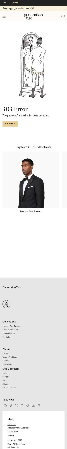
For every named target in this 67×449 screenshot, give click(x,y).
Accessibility (7, 364)
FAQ (3, 381)
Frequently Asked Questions (18, 428)
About (4, 373)
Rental (6, 3)
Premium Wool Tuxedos (11, 326)
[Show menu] (4, 16)
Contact (5, 377)
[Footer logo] (6, 304)
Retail (16, 3)
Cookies (5, 361)
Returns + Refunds (9, 388)
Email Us (10, 436)
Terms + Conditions (9, 357)
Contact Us (11, 424)
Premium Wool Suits (10, 330)
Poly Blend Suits (8, 333)
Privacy (5, 353)
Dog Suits (6, 337)
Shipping (5, 384)
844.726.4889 (12, 432)
